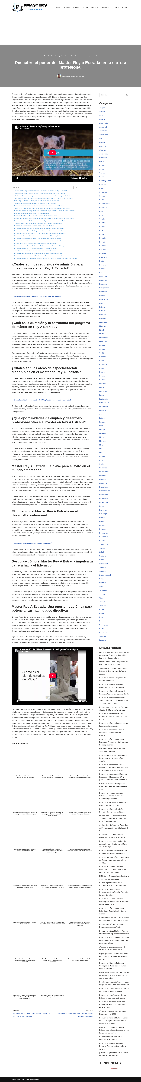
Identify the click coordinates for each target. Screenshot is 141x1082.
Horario (102, 376)
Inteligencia (103, 399)
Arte (100, 138)
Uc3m (101, 609)
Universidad (105, 7)
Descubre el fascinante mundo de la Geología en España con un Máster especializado (112, 1004)
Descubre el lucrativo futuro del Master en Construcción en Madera (35, 243)
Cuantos (102, 223)
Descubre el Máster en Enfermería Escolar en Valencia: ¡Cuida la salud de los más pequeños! (113, 742)
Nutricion (102, 460)
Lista (101, 426)
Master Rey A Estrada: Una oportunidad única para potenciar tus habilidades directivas (42, 208)
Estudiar (102, 311)
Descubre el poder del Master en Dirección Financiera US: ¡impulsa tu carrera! (112, 1046)
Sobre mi (116, 7)
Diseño (102, 269)
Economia (103, 276)
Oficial (101, 464)
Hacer (101, 368)
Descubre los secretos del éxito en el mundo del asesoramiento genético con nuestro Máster (44, 218)
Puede (101, 521)
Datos (101, 234)
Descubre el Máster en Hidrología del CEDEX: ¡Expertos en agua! (35, 248)
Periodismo (103, 487)
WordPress (35, 1079)
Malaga (102, 429)
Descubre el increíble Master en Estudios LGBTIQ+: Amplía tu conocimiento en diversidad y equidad (114, 1020)
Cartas (101, 177)
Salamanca (103, 544)
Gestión (102, 353)
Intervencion (103, 406)
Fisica (101, 334)
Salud (101, 552)
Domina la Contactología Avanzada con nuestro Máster (32, 213)
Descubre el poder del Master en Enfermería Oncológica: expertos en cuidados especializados (112, 796)
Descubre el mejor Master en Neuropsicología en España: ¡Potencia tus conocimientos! (113, 892)
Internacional (104, 403)
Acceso (102, 112)
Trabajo (102, 602)
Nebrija (102, 456)
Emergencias (104, 288)
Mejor (101, 445)
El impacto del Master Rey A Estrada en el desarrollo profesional (35, 203)
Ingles (101, 395)
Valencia (102, 636)
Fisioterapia (103, 338)
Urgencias (103, 632)
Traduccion (103, 606)
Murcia (101, 452)
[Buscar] (127, 95)
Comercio (102, 196)
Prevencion (103, 495)
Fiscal (101, 330)
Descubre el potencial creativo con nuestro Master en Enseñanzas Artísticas (38, 241)
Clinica (101, 188)
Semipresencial (105, 575)
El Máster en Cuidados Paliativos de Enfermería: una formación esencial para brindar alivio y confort (114, 1030)
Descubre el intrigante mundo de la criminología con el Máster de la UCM (38, 238)
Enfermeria (103, 295)
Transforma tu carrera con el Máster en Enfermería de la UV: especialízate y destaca (113, 671)
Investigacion (104, 410)
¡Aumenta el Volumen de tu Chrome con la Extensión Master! (34, 226)
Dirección (102, 265)
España (76, 7)
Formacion (66, 7)
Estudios (102, 315)
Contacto (125, 7)
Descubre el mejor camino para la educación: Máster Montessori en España (111, 732)
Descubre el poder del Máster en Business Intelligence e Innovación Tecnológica (40, 221)
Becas (101, 161)
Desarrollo (103, 249)
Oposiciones (103, 472)
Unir (100, 621)
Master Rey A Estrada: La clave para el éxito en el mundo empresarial (36, 201)
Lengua (102, 422)
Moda (101, 449)
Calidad (102, 165)
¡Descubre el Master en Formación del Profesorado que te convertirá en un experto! (113, 758)
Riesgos (102, 540)
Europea (102, 318)
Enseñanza (103, 299)
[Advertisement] (70, 30)
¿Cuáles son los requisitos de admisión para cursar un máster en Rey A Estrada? (40, 191)
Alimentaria (103, 123)
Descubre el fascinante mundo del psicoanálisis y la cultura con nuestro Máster (39, 231)
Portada (46, 56)
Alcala (101, 115)
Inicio (58, 7)
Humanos (102, 380)
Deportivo (102, 242)
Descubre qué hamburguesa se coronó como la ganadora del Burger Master (39, 228)
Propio (101, 506)
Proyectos (103, 510)
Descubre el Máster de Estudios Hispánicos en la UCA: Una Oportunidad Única (114, 716)
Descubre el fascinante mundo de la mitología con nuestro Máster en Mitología (39, 246)
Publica (102, 517)
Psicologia (103, 514)
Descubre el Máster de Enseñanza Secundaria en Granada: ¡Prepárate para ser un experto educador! (114, 700)
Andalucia (103, 131)
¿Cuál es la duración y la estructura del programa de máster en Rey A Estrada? (40, 193)
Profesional (103, 498)
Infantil (101, 387)
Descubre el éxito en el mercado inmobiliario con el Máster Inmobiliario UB (38, 253)
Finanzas (102, 326)
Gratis (101, 361)
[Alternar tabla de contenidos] (74, 187)
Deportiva (102, 238)
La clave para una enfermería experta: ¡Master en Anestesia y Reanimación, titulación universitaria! (113, 818)
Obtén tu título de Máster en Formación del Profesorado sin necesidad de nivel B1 (113, 828)
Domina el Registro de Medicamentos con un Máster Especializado (35, 216)
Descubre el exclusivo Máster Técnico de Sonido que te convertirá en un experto (40, 233)
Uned (101, 617)
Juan (101, 414)
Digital (101, 261)
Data (101, 230)
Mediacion (103, 437)
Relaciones (103, 533)
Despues (102, 253)
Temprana (103, 590)
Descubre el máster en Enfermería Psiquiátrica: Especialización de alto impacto (112, 911)
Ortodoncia (103, 475)
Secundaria (103, 564)
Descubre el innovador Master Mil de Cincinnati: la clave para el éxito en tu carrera (41, 256)
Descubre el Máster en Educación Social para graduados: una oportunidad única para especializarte (114, 940)
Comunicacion (104, 204)
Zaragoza (102, 640)
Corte (101, 215)
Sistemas (102, 583)
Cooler (101, 211)
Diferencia (103, 257)
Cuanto (102, 219)
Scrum (101, 560)
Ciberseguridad (105, 181)
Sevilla (101, 579)
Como (101, 200)
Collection (103, 192)
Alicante (102, 119)
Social (101, 586)
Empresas (103, 292)
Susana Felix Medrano (69, 76)
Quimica (102, 525)
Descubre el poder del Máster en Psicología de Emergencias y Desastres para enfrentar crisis (114, 901)
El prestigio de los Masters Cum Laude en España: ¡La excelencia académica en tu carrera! (113, 956)
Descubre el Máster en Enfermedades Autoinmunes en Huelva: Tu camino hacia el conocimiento (45, 258)
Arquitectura (103, 135)
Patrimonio (103, 483)
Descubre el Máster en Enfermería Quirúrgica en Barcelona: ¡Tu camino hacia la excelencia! (112, 966)
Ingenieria (103, 391)
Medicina (102, 441)
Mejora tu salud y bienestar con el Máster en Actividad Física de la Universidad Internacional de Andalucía (114, 655)
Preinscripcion (104, 491)
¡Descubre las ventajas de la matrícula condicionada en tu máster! (35, 251)
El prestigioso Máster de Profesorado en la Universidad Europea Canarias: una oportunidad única (114, 975)
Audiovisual (103, 154)
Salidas (102, 548)
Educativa (103, 284)
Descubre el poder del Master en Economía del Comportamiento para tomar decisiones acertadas (112, 869)
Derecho (85, 7)
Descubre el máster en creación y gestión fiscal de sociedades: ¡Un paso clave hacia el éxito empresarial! (113, 767)
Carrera (102, 173)
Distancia (102, 272)
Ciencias (102, 184)
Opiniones (103, 468)
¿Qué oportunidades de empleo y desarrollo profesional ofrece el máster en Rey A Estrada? (44, 198)
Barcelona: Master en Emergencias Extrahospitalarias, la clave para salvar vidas (113, 786)
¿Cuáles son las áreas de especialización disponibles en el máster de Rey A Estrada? (41, 196)
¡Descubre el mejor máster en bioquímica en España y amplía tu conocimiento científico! (114, 860)
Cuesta (102, 226)
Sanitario (102, 556)
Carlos (101, 169)
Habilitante (103, 364)
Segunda (102, 567)
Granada (102, 357)
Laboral (102, 418)
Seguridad (103, 571)
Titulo (101, 598)
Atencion (102, 150)
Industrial (102, 384)
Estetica (102, 307)
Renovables (103, 537)
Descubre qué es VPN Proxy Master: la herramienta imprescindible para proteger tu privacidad (44, 211)
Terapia (102, 594)
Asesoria (102, 146)
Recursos (102, 529)
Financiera (103, 322)
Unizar (101, 629)
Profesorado (103, 502)
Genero (102, 349)
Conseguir (103, 207)
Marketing (103, 433)
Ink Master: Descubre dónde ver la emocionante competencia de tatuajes (38, 223)
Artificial (102, 142)
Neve (14, 1079)
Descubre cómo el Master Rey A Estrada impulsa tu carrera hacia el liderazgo (39, 206)
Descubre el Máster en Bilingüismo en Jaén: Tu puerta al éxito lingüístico (37, 236)
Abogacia (94, 7)
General (81, 76)
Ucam (101, 613)
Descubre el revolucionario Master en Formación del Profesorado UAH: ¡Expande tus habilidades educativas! (113, 777)
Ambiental (103, 127)
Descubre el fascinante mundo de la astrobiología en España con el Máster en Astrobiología (113, 844)
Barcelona (103, 158)
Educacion (103, 280)
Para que (102, 479)
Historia (102, 372)
